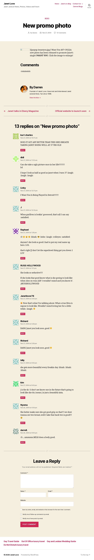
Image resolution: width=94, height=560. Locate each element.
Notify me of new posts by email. (33, 518)
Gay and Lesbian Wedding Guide (61, 541)
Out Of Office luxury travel (33, 541)
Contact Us (77, 4)
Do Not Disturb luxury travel (16, 545)
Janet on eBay (66, 4)
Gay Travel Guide (11, 541)
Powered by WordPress (29, 555)
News (57, 4)
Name (22, 491)
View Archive (35, 98)
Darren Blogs (78, 6)
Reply (23, 150)
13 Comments (61, 33)
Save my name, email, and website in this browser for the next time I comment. (46, 509)
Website (23, 500)
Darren (35, 33)
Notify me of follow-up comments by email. (36, 514)
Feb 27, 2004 (46, 33)
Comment (24, 473)
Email (50, 491)
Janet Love (9, 4)
